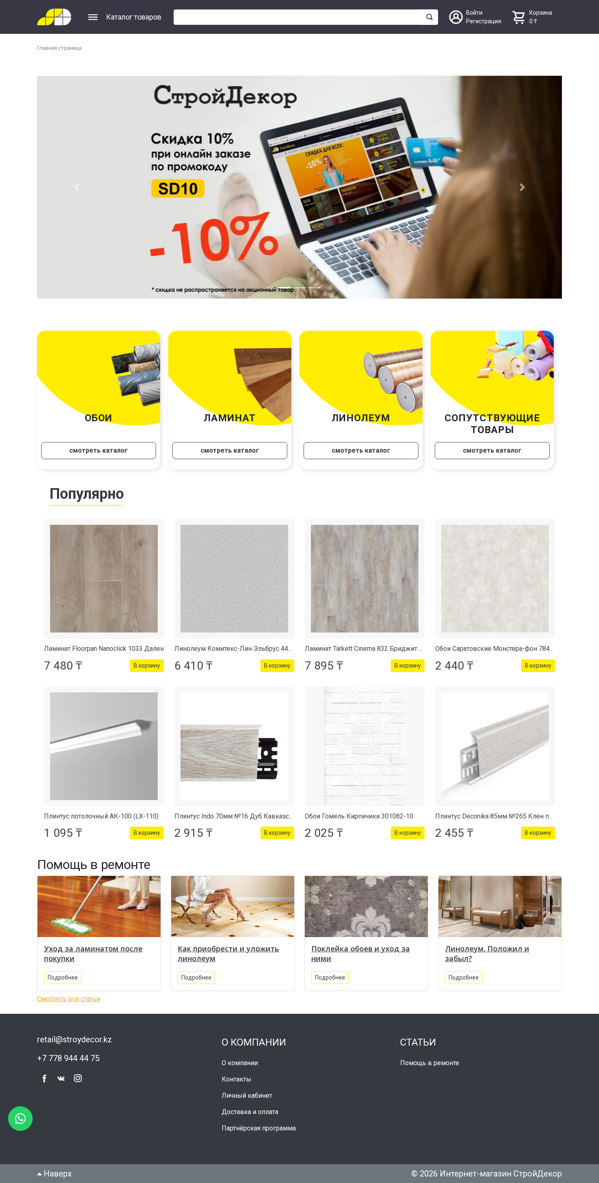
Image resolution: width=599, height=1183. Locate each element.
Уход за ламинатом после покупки (93, 953)
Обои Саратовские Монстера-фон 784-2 (495, 648)
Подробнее (63, 977)
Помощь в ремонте (429, 1063)
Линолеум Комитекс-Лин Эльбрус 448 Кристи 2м (249, 648)
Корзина (540, 12)
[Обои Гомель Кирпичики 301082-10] (365, 746)
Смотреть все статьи (68, 999)
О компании (240, 1063)
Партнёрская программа (259, 1128)
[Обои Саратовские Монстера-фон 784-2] (495, 579)
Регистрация (483, 21)
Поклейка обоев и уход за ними (360, 953)
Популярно (87, 493)
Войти (474, 12)
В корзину (147, 665)
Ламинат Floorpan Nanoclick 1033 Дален (104, 648)
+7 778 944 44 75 (68, 1058)
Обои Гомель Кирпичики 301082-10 (359, 816)
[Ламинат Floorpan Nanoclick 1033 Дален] (104, 579)
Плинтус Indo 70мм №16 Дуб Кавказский (237, 816)
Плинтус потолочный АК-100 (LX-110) (101, 816)
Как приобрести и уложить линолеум (228, 953)
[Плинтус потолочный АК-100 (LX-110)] (104, 746)
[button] (76, 187)
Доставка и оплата (250, 1112)
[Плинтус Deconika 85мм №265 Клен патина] (495, 746)
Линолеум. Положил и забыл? (487, 953)
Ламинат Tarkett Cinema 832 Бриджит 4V (366, 648)
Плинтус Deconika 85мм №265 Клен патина (500, 816)
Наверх (57, 1174)
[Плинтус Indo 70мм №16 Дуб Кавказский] (234, 746)
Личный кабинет (247, 1095)
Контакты (236, 1079)
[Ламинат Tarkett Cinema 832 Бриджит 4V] (365, 579)
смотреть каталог (98, 450)
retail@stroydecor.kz (74, 1039)
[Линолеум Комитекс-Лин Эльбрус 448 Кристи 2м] (234, 579)
